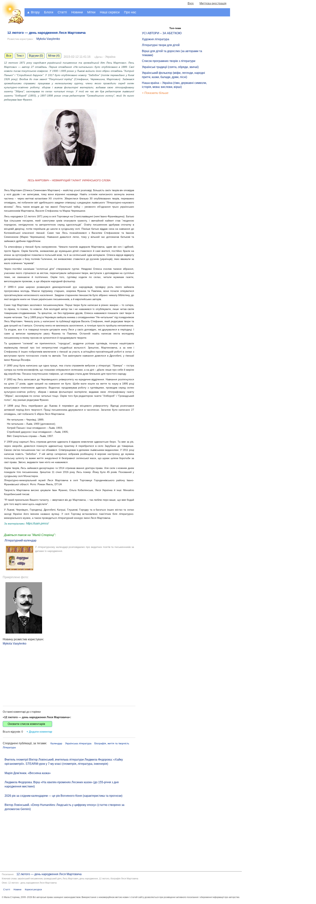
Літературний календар (20, 540)
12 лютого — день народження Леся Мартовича (49, 874)
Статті (62, 12)
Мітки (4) (54, 55)
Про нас (130, 12)
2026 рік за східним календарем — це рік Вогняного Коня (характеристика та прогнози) (63, 795)
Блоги (48, 12)
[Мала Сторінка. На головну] (12, 23)
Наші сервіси (110, 12)
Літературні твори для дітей (161, 45)
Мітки (91, 12)
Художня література (155, 39)
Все (8, 55)
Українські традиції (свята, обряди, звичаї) (170, 67)
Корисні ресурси (33, 889)
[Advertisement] (69, 671)
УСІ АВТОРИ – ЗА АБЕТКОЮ (162, 33)
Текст (20, 55)
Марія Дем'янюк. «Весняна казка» (28, 773)
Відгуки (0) (36, 55)
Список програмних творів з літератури (168, 60)
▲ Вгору (33, 12)
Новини (77, 12)
